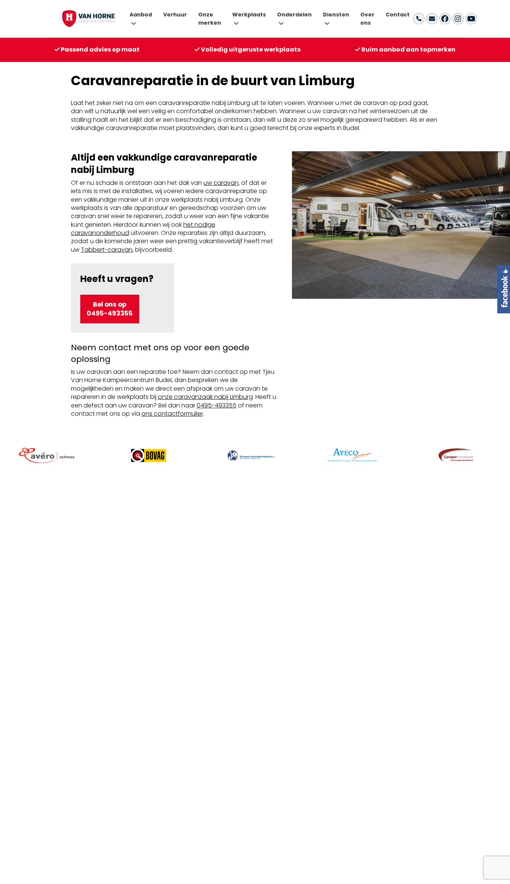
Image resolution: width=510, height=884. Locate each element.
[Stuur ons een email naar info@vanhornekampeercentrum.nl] (432, 18)
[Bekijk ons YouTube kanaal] (471, 18)
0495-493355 (216, 405)
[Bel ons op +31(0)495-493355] (419, 18)
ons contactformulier (172, 413)
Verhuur (175, 14)
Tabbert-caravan (107, 249)
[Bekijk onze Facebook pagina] (445, 18)
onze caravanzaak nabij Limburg (205, 397)
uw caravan (221, 183)
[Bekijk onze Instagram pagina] (458, 18)
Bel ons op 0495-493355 (110, 309)
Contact (398, 14)
